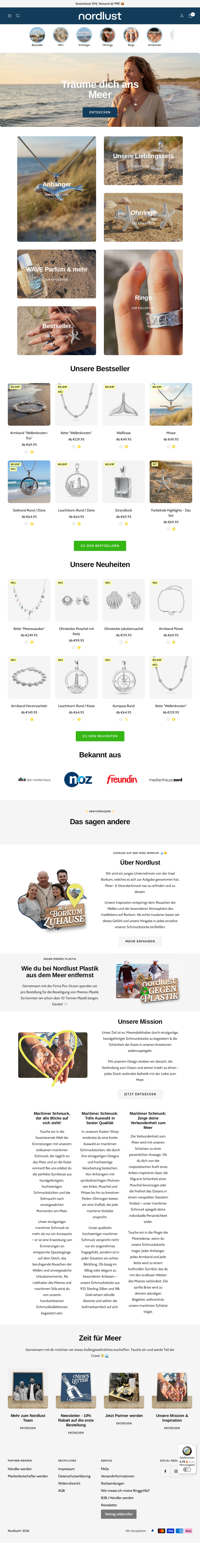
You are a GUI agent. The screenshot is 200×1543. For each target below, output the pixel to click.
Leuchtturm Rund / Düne (76, 510)
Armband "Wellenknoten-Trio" (29, 435)
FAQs (105, 1469)
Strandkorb (123, 510)
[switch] (187, 1469)
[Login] (182, 15)
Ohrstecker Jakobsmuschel (123, 629)
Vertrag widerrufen (119, 1514)
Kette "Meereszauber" (29, 629)
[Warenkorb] (190, 16)
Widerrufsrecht (69, 1483)
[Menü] (193, 1446)
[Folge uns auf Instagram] (176, 1471)
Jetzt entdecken (140, 1094)
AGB (61, 1490)
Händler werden (20, 1469)
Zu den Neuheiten (100, 736)
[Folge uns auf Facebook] (165, 1471)
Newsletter (109, 1505)
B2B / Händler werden (117, 1498)
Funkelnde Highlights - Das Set (171, 513)
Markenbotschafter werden (28, 1476)
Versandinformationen (117, 1476)
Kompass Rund (124, 706)
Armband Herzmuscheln (29, 706)
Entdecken (100, 112)
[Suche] (18, 16)
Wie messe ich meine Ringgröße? (125, 1490)
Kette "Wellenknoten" (76, 433)
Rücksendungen (112, 1483)
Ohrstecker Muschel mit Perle (76, 631)
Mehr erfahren (140, 941)
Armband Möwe (171, 629)
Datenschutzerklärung (74, 1476)
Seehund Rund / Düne (29, 510)
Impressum (66, 1469)
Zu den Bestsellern (100, 546)
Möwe (171, 433)
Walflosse (124, 433)
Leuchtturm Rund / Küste (76, 706)
